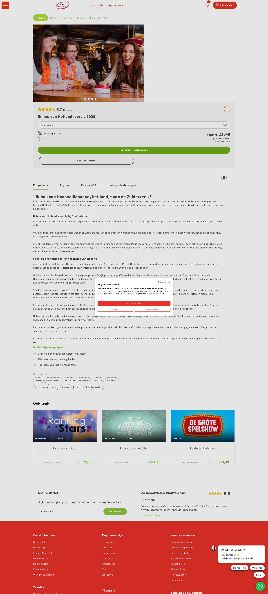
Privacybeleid (164, 282)
